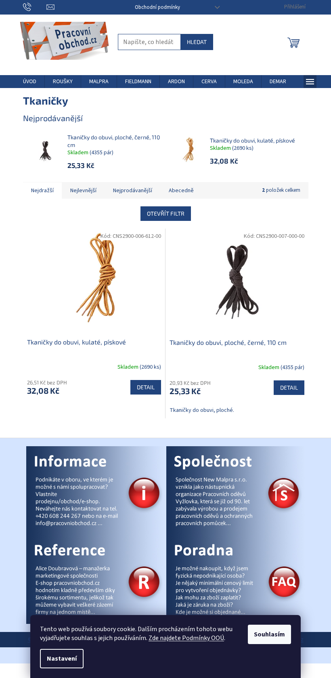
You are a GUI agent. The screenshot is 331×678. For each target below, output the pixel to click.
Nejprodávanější (132, 191)
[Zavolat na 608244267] (35, 6)
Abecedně (181, 191)
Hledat (197, 41)
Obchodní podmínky (157, 7)
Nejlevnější (83, 191)
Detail (146, 387)
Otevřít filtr (165, 213)
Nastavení (62, 658)
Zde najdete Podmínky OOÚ (186, 638)
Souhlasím (269, 634)
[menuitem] (29, 81)
